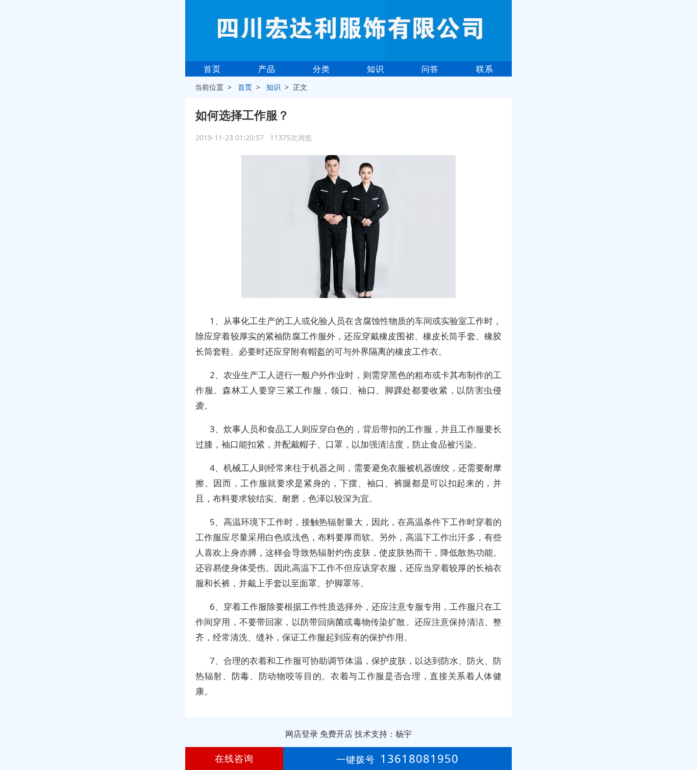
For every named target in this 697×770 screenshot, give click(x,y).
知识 (375, 68)
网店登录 (301, 733)
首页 (212, 68)
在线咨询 (234, 758)
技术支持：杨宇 (383, 733)
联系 (484, 68)
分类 (321, 68)
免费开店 (336, 733)
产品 (267, 68)
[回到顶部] (684, 731)
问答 (430, 68)
